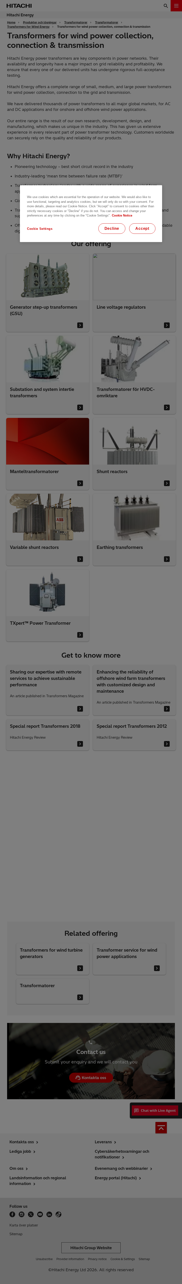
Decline (112, 228)
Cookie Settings (40, 228)
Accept (142, 228)
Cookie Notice (122, 215)
